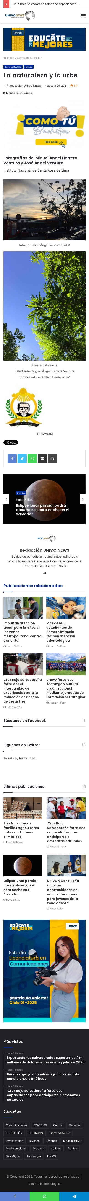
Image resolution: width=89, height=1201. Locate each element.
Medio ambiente (16, 1148)
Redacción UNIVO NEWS (25, 85)
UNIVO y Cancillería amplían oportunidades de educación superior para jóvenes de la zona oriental (63, 891)
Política (72, 1148)
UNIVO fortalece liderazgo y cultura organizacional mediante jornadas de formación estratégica (65, 688)
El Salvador (36, 1133)
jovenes (34, 1140)
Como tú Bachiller (29, 57)
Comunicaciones (16, 1125)
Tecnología (34, 1156)
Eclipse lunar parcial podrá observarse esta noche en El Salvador (42, 510)
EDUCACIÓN (14, 1133)
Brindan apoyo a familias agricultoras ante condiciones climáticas (21, 830)
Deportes (75, 1125)
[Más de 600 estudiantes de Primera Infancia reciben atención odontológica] (66, 608)
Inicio (10, 57)
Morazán (38, 1148)
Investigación (14, 1140)
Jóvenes (51, 1140)
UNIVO (51, 1156)
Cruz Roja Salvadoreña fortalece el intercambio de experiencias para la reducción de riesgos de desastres (22, 690)
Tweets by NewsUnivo (19, 758)
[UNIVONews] (19, 15)
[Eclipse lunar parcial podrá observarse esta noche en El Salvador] (22, 865)
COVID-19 (40, 1125)
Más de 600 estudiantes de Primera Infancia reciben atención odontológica (60, 632)
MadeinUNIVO (72, 1140)
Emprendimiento (60, 1133)
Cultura (58, 1125)
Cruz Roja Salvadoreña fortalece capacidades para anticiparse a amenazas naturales (66, 832)
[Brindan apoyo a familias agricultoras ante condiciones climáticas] (22, 808)
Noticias (28, 67)
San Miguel (13, 1156)
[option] (44, 499)
